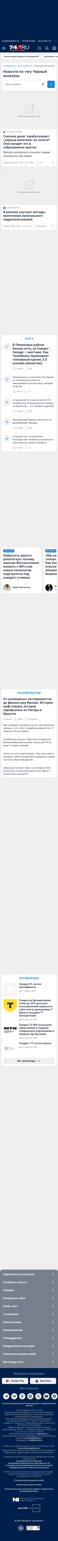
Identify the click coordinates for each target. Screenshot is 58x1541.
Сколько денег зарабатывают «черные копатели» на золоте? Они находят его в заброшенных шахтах (26, 141)
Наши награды (12, 1322)
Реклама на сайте (14, 1298)
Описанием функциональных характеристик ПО (29, 1463)
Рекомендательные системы (29, 1485)
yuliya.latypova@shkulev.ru (29, 1448)
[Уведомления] (47, 48)
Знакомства (45, 41)
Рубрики (8, 1290)
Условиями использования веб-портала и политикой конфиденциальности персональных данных (29, 1466)
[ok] (22, 1396)
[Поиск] (39, 48)
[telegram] (6, 1396)
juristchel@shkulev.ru (33, 1438)
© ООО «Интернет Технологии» (29, 1521)
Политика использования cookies (29, 1480)
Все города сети (13, 1361)
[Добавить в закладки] (53, 163)
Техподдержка (12, 1338)
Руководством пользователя (29, 1461)
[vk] (14, 1396)
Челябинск (9, 66)
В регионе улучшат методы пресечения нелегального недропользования (24, 215)
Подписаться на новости (18, 1274)
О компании (10, 1314)
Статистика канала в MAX (19, 1353)
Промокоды (28, 41)
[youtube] (46, 1396)
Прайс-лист (10, 1306)
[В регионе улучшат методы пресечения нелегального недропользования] (29, 186)
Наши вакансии (13, 1330)
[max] (30, 1396)
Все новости (25, 66)
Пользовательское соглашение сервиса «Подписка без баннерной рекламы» (29, 1490)
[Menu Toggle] (3, 48)
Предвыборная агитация (18, 1346)
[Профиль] (54, 48)
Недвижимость (10, 41)
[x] (38, 1396)
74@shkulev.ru (43, 1434)
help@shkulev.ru (36, 1440)
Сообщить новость (15, 1282)
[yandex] (54, 1396)
